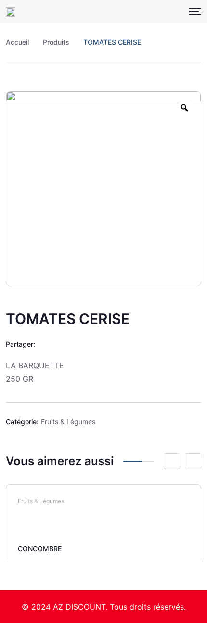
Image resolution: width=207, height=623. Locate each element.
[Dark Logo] (10, 11)
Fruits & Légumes (68, 421)
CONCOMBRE (40, 549)
